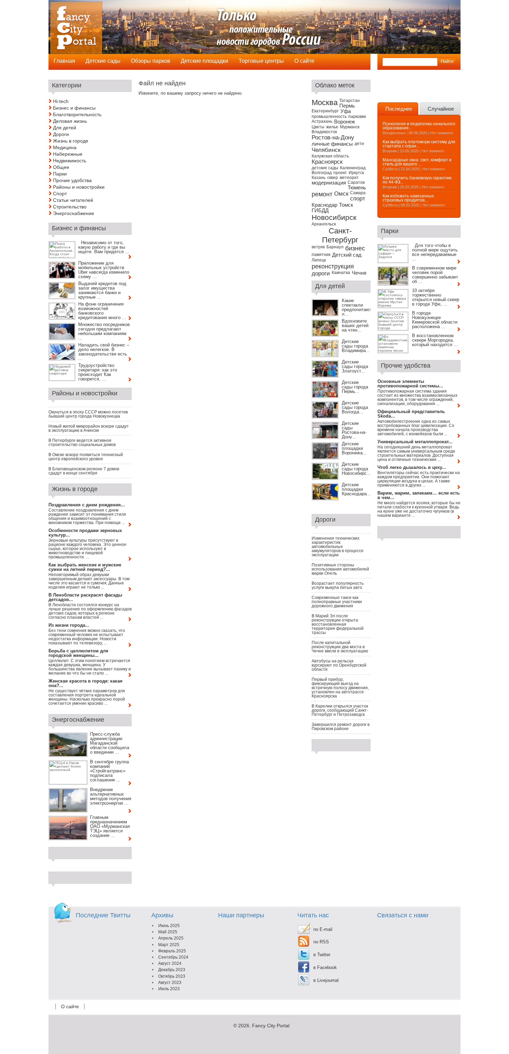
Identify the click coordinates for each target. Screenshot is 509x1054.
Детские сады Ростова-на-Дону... (354, 430)
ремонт (322, 194)
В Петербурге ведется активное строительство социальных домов (82, 442)
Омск (341, 193)
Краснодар (324, 205)
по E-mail (322, 929)
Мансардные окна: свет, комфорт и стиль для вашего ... (417, 161)
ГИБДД (320, 210)
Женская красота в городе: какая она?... (85, 683)
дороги (321, 273)
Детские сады (103, 61)
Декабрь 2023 (171, 969)
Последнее (398, 109)
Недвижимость (69, 160)
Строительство (70, 206)
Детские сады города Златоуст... (355, 366)
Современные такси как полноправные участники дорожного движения (337, 601)
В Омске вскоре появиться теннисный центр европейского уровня (85, 456)
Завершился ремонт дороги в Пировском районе (340, 726)
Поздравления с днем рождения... (86, 504)
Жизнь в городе (70, 141)
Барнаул (335, 247)
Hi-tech (61, 101)
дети (359, 143)
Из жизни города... (68, 625)
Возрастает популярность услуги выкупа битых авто (338, 585)
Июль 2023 (169, 988)
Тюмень (357, 187)
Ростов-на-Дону (333, 137)
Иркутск (356, 172)
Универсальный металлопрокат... (415, 441)
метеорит (349, 177)
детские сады (325, 167)
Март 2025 (168, 944)
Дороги (61, 134)
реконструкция (333, 266)
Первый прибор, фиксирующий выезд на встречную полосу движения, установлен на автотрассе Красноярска (340, 688)
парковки (357, 116)
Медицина (65, 147)
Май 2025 (167, 931)
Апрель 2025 (171, 938)
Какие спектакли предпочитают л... (357, 307)
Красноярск (327, 161)
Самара (358, 192)
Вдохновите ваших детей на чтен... (355, 325)
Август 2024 (169, 963)
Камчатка (341, 272)
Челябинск (326, 150)
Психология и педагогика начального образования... (419, 125)
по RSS (321, 941)
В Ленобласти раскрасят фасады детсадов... (85, 597)
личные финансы (332, 144)
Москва (325, 102)
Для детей (64, 127)
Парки (60, 174)
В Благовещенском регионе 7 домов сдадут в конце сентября (83, 470)
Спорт (60, 193)
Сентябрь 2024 (173, 957)
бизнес (355, 248)
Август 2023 (169, 982)
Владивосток (324, 131)
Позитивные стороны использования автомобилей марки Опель (340, 569)
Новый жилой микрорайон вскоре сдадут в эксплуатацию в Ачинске (88, 428)
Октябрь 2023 (171, 976)
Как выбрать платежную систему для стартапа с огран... (419, 143)
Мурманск (349, 127)
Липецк (319, 260)
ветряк (318, 247)
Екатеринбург (325, 111)
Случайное (441, 109)
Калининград (353, 167)
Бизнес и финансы (74, 108)
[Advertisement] (417, 90)
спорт (357, 198)
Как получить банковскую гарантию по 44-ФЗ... (417, 180)
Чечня (359, 273)
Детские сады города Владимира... (356, 346)
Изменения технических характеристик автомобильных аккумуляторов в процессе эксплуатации (338, 546)
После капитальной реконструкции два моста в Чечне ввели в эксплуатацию (340, 646)
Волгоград (322, 172)
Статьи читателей (73, 200)
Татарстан (349, 100)
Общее (61, 167)
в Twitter (321, 954)
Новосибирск (334, 217)
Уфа (345, 111)
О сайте (70, 1006)
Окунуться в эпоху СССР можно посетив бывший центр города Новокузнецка (88, 414)
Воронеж (344, 122)
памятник (321, 254)
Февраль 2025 (172, 951)
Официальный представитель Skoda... (411, 414)
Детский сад (346, 255)
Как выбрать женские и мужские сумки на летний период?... (84, 567)
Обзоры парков (150, 61)
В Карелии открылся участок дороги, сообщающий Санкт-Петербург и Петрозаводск (340, 710)
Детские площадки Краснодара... (356, 489)
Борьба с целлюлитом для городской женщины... (78, 653)
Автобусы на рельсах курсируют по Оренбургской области (339, 665)
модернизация (329, 183)
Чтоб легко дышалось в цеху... (411, 467)
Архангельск (324, 224)
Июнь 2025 (169, 925)
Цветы (318, 127)
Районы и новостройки (79, 187)
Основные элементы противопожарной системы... (410, 383)
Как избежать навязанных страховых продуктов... (408, 198)
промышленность (329, 116)
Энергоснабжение (73, 213)
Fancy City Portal (270, 1025)
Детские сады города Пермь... (355, 387)
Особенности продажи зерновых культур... (85, 533)
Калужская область (330, 156)
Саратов (356, 182)
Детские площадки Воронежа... (354, 448)
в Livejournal (326, 980)
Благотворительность (77, 114)
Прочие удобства (72, 180)
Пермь (347, 106)
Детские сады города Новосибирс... (356, 469)
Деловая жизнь (70, 121)
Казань (318, 177)
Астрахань (322, 121)
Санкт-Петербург (340, 235)
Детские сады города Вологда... (355, 407)
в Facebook (325, 967)
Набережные (67, 154)
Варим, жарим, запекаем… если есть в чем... (418, 495)
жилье (332, 127)
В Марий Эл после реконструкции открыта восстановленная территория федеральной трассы (338, 624)
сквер (332, 177)
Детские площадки (204, 61)
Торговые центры (261, 61)
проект (340, 172)
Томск (346, 205)
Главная (64, 61)
